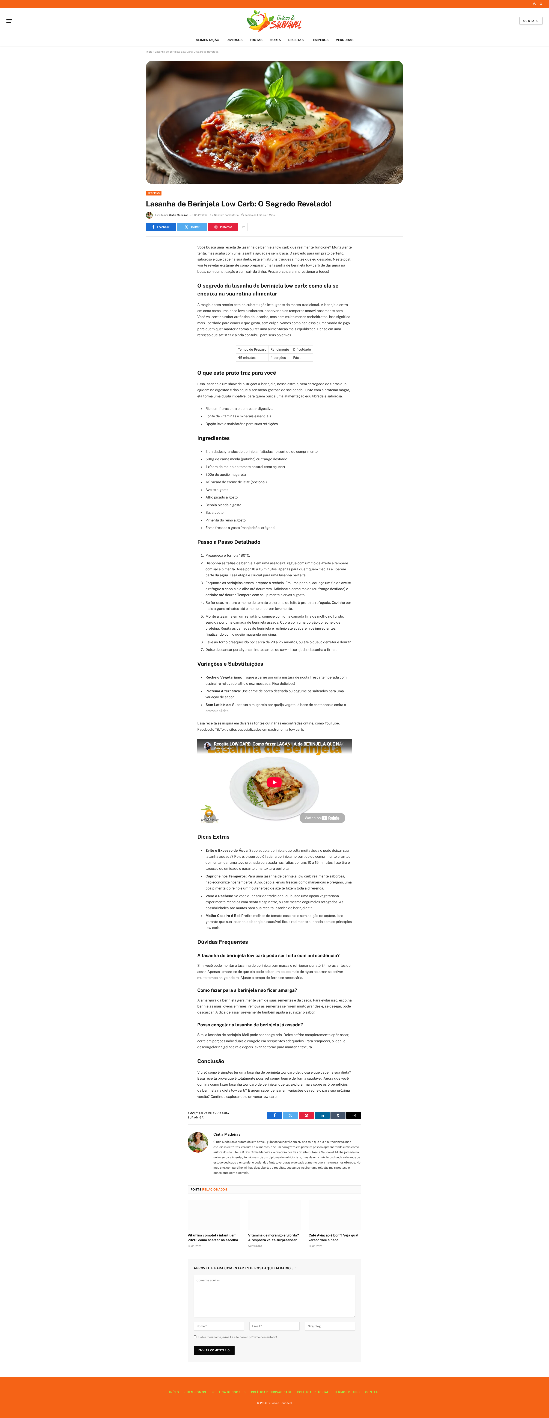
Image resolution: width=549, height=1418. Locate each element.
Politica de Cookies (228, 1392)
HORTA (275, 40)
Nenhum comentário (226, 215)
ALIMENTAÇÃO (207, 40)
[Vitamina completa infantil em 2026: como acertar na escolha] (214, 1215)
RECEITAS (296, 40)
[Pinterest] (153, 291)
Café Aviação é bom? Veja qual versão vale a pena (333, 1237)
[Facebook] (153, 258)
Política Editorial (313, 1392)
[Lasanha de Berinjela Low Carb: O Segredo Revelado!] (274, 122)
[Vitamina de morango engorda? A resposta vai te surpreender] (274, 1215)
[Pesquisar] (541, 4)
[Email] (153, 302)
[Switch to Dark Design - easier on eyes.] (534, 3)
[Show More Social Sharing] (243, 227)
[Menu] (9, 21)
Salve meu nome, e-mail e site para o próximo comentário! (237, 1337)
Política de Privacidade (271, 1392)
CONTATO (531, 21)
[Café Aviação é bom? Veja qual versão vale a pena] (335, 1215)
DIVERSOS (234, 40)
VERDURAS (344, 40)
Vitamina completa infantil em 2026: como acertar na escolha (213, 1237)
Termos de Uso (347, 1392)
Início (149, 51)
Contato (372, 1392)
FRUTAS (256, 40)
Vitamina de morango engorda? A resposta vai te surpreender (273, 1237)
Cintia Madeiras (178, 215)
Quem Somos (195, 1392)
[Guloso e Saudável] (274, 21)
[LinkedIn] (153, 280)
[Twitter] (153, 269)
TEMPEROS (320, 40)
